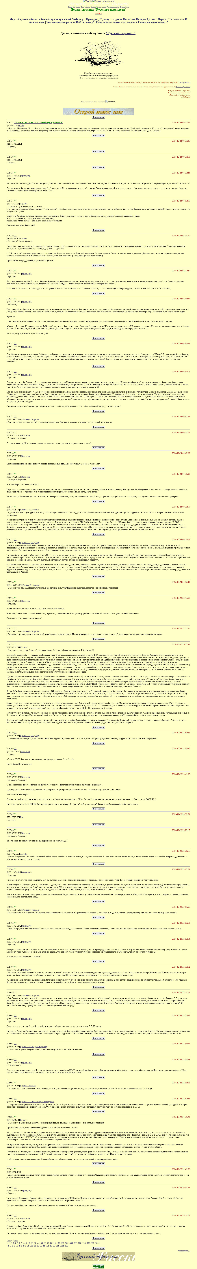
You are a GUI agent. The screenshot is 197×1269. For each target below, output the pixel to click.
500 (75, 1243)
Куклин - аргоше (28, 1086)
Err (21, 817)
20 (32, 1243)
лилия (24, 238)
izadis (21, 125)
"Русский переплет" (120, 33)
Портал (70, 7)
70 (48, 1243)
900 (92, 1243)
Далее (15, 1241)
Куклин (23, 647)
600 (79, 1243)
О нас (82, 7)
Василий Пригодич (183, 87)
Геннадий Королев (30, 419)
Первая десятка (101, 7)
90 (54, 1243)
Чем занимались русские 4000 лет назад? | (71, 22)
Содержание (76, 7)
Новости (93, 7)
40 (38, 1243)
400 (71, 1243)
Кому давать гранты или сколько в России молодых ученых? (132, 22)
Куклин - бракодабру (29, 542)
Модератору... (184, 1251)
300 (66, 1243)
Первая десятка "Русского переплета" (99, 9)
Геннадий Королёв (30, 910)
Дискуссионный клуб (113, 7)
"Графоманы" (184, 82)
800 (88, 1243)
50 (42, 1243)
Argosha (23, 204)
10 (29, 1243)
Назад (9, 1241)
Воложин (25, 435)
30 (35, 1243)
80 (51, 1243)
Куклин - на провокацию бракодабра (37, 1101)
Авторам (88, 7)
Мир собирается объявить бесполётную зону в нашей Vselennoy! (47, 19)
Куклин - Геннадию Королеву (33, 1046)
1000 (97, 1243)
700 (84, 1243)
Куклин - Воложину (29, 510)
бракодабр (25, 176)
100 (58, 1243)
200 (62, 1243)
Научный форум (124, 7)
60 (45, 1243)
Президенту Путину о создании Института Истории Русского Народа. (127, 19)
